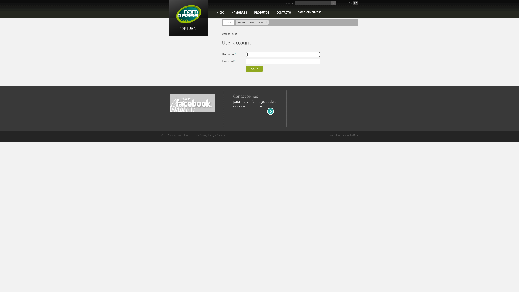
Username (229, 54)
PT (355, 3)
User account (229, 34)
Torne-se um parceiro (309, 12)
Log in (229, 22)
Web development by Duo (344, 135)
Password (228, 61)
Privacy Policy (206, 135)
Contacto (284, 12)
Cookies (220, 135)
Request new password (252, 22)
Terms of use (191, 135)
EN (350, 3)
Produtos (261, 12)
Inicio (220, 12)
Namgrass (239, 12)
